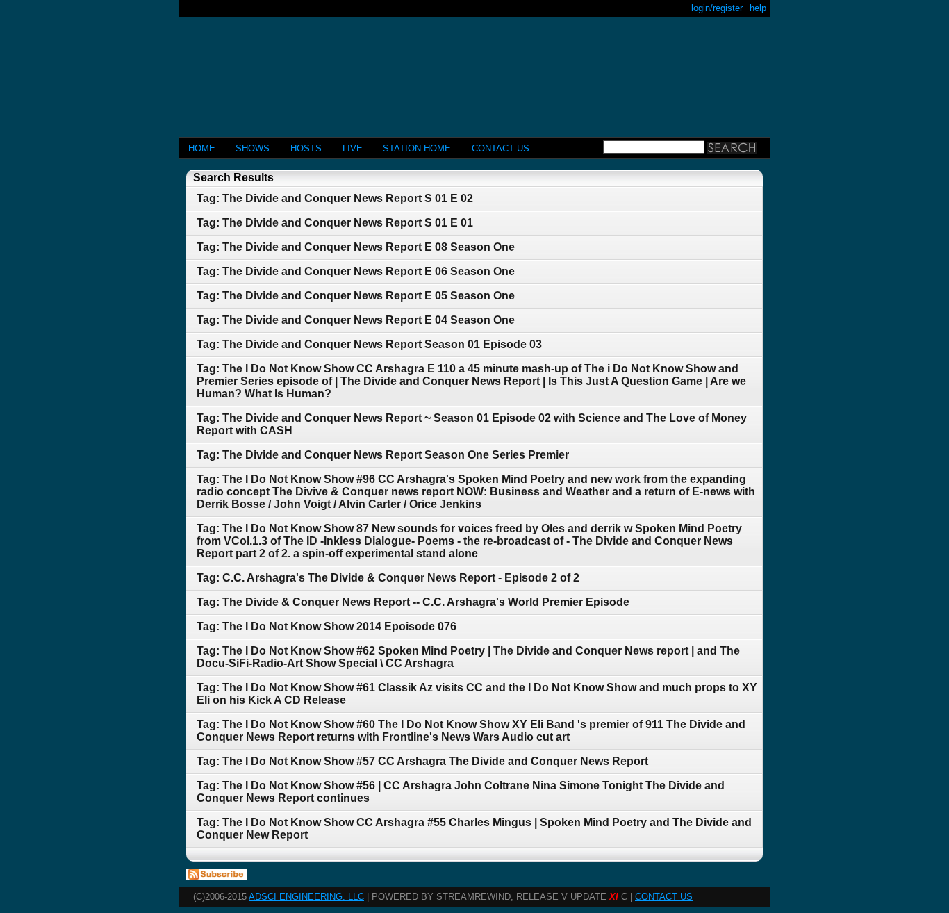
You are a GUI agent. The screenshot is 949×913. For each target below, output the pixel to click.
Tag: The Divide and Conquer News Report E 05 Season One (356, 296)
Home (201, 148)
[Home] (474, 71)
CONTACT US (500, 148)
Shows (253, 148)
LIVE (353, 148)
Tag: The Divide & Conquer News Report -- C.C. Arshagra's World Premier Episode (413, 602)
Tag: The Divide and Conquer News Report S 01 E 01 (335, 223)
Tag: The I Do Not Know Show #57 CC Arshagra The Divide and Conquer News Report (422, 761)
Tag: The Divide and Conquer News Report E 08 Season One (356, 247)
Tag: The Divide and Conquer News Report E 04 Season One (356, 320)
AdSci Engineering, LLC (306, 896)
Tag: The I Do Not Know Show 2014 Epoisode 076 (326, 626)
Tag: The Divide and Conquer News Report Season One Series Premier (383, 455)
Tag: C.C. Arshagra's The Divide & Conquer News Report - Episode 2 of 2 (388, 578)
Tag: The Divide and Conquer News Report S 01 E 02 (335, 198)
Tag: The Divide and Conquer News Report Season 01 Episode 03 (369, 344)
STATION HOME (417, 148)
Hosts (306, 148)
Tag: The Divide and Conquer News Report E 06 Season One (356, 271)
